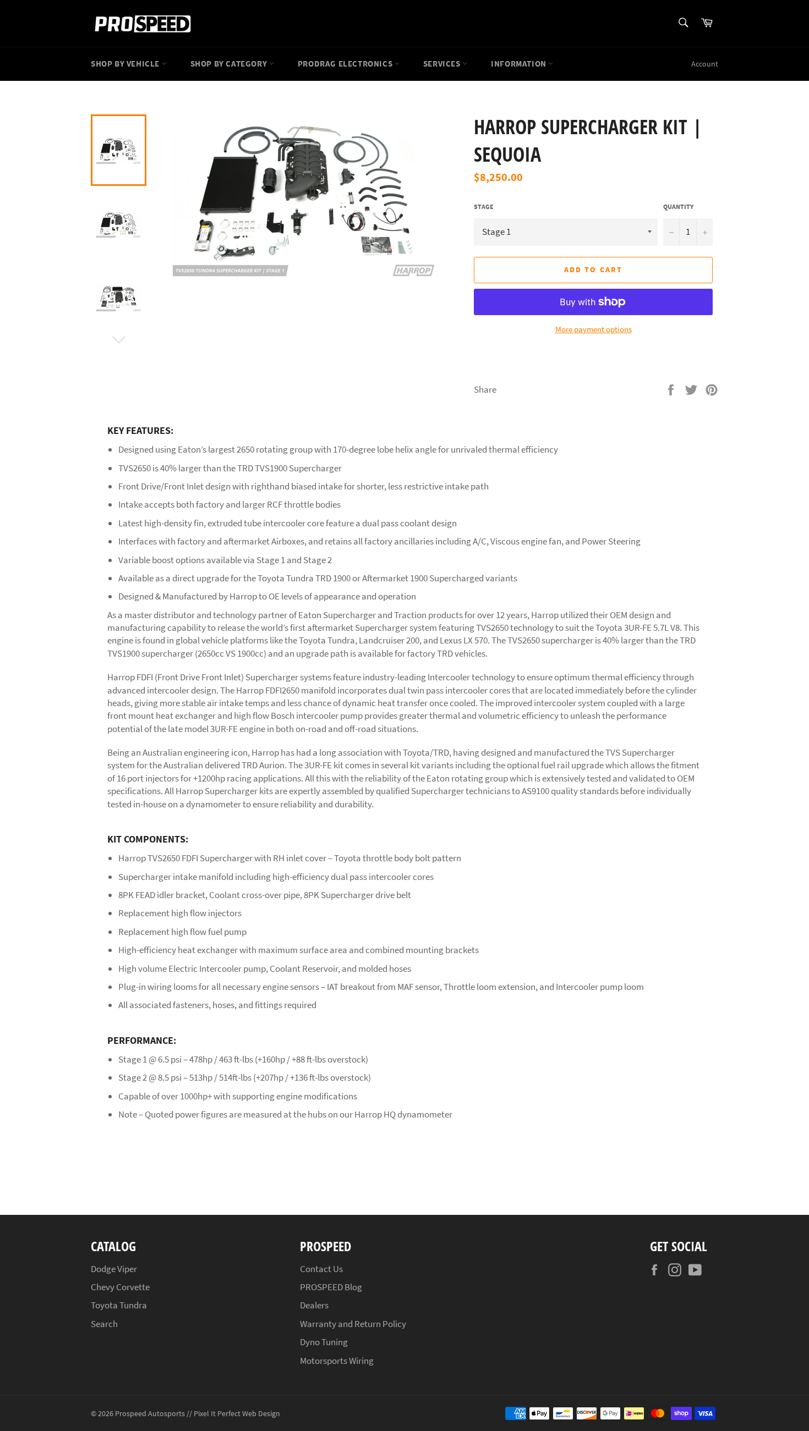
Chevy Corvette (120, 1287)
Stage (484, 206)
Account (704, 64)
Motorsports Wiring (337, 1361)
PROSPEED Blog (331, 1287)
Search (104, 1324)
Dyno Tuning (324, 1342)
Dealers (314, 1305)
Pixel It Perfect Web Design (237, 1413)
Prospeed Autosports (150, 1413)
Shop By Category (229, 63)
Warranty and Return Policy (353, 1324)
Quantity (678, 206)
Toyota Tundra (119, 1305)
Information (519, 63)
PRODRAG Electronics (346, 63)
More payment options (593, 329)
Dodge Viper (114, 1269)
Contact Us (321, 1269)
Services (442, 63)
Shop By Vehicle (126, 63)
